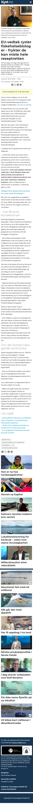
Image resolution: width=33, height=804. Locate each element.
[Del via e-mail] (20, 84)
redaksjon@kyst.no (19, 743)
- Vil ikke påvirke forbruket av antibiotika (16, 418)
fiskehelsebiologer (9, 448)
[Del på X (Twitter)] (15, 84)
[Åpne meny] (30, 2)
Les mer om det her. (24, 105)
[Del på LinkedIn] (17, 84)
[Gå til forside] (14, 2)
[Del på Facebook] (12, 84)
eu (13, 445)
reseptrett (6, 439)
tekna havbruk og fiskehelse (13, 442)
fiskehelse (6, 445)
